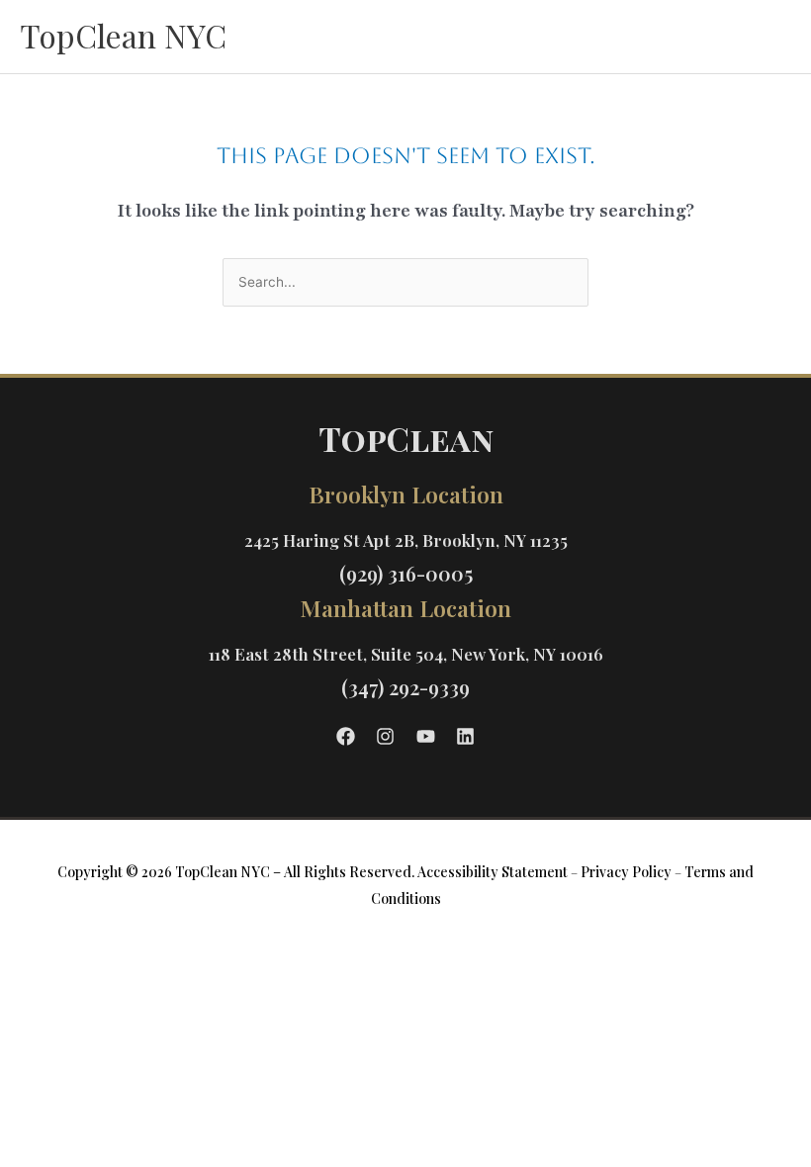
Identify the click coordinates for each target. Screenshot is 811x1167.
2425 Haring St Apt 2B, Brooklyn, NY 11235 (406, 540)
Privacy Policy (626, 871)
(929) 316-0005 (406, 573)
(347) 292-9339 (405, 686)
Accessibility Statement (492, 871)
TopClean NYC (123, 35)
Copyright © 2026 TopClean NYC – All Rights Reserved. (235, 871)
